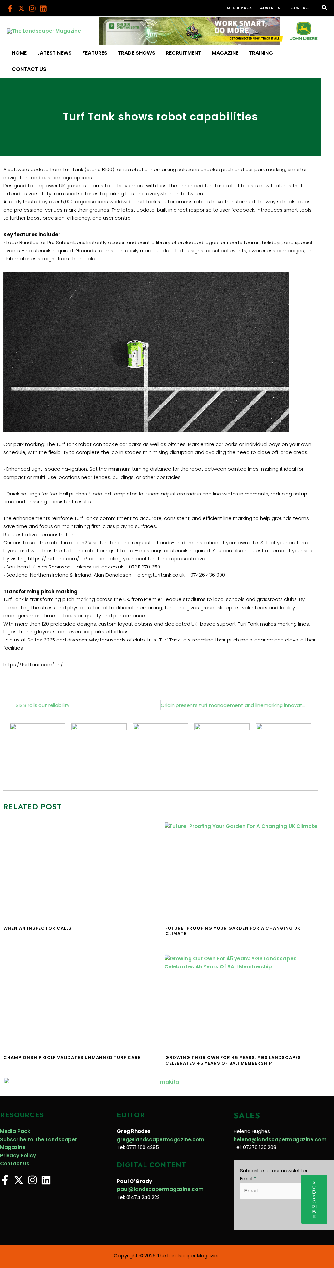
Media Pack (15, 1131)
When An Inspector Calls (37, 928)
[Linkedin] (43, 8)
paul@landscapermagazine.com (160, 1189)
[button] (324, 8)
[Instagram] (32, 8)
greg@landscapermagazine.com (160, 1139)
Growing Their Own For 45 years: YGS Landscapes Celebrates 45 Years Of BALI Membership (233, 1060)
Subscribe (314, 1199)
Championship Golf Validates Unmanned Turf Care (72, 1057)
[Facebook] (10, 8)
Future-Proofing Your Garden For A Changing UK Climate (233, 931)
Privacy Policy (18, 1155)
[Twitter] (21, 8)
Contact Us (14, 1163)
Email (248, 1178)
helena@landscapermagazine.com (280, 1139)
